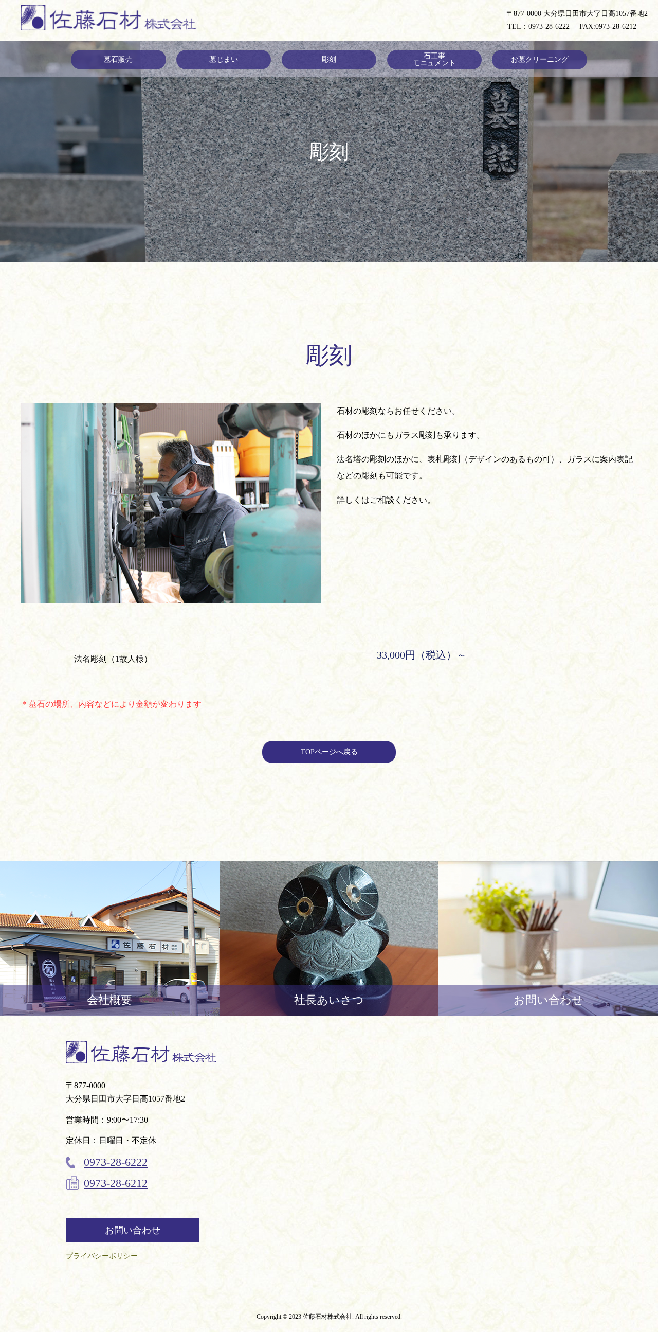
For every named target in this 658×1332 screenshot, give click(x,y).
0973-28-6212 (615, 26)
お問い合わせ (132, 1230)
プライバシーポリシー (102, 1256)
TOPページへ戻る (329, 752)
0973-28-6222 (549, 26)
